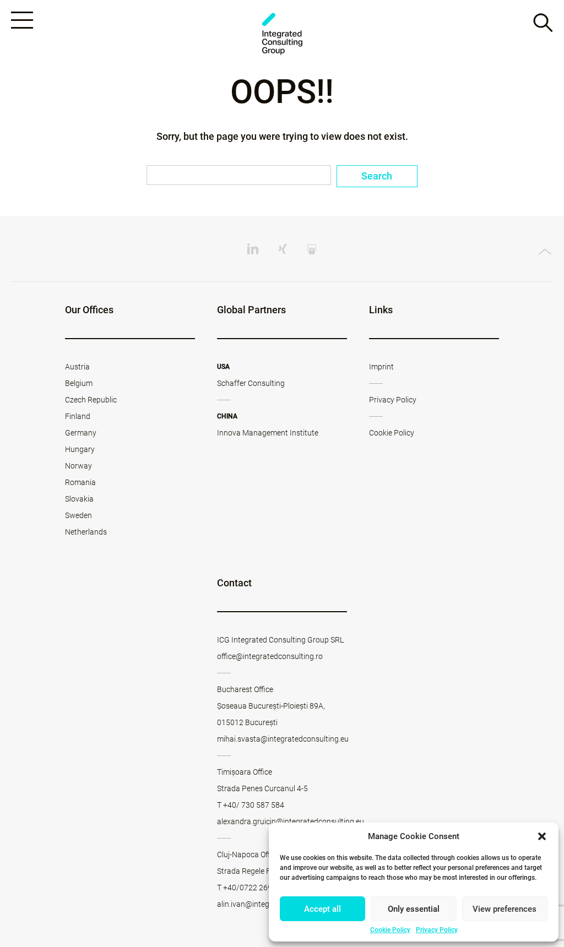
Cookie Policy (390, 930)
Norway (78, 465)
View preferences (504, 909)
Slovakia (79, 498)
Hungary (80, 449)
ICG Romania (282, 34)
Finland (77, 416)
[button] (541, 836)
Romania (80, 482)
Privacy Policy (437, 930)
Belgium (79, 383)
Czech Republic (91, 399)
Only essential (414, 909)
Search (376, 176)
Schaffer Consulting (251, 383)
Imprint (381, 366)
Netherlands (86, 531)
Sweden (78, 515)
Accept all (322, 909)
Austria (77, 366)
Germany (80, 432)
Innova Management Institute (267, 432)
